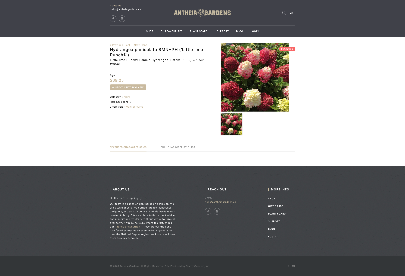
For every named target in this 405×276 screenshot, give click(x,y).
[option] (255, 77)
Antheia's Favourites (127, 226)
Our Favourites (172, 31)
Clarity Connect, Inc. (198, 266)
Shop (149, 31)
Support (223, 31)
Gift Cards (276, 206)
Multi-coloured (134, 106)
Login (255, 31)
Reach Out (217, 189)
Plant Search (199, 31)
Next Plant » (141, 44)
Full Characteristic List (178, 147)
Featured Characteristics (128, 147)
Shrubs (126, 96)
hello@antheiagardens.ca (125, 9)
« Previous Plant (120, 44)
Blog (239, 31)
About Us (121, 189)
